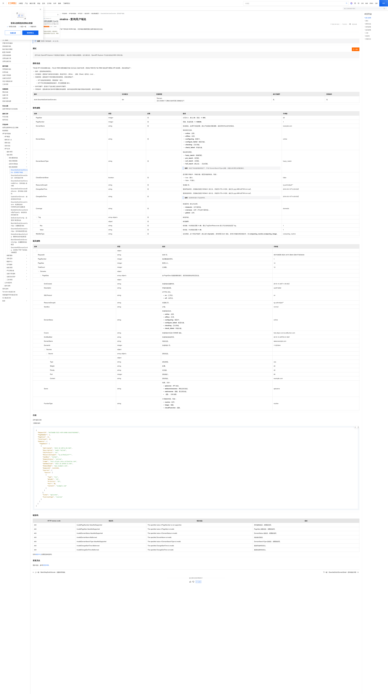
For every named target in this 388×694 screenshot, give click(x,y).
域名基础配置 (95, 13)
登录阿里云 (30, 33)
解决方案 (32, 3)
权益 (38, 3)
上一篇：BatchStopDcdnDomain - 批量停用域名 (50, 572)
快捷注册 (13, 33)
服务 (59, 3)
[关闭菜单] (3, 3)
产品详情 (344, 24)
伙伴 (54, 3)
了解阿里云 (66, 3)
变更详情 (46, 565)
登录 (383, 3)
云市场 (49, 3)
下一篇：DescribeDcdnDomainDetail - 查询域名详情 (339, 572)
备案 (366, 3)
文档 (362, 3)
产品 (26, 3)
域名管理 (86, 13)
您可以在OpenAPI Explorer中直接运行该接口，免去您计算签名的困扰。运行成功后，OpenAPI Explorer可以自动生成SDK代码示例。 (79, 55)
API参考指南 (72, 13)
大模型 (21, 3)
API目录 (80, 13)
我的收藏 (354, 24)
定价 (43, 3)
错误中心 (39, 554)
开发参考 (64, 13)
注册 (376, 3)
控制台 (371, 3)
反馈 (199, 582)
